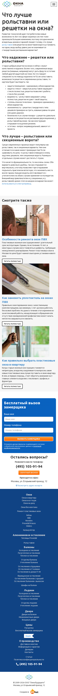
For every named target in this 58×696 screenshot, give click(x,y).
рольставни (7, 45)
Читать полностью (12, 261)
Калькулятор (29, 530)
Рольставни (29, 543)
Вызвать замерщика (28, 439)
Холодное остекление (29, 550)
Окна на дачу (29, 503)
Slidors (29, 526)
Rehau (29, 515)
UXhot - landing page (34, 691)
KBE (29, 518)
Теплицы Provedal (29, 538)
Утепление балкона (29, 562)
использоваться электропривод (16, 184)
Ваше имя (9, 414)
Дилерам (29, 649)
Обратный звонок (29, 473)
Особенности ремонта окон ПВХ (24, 239)
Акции (28, 636)
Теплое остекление (29, 556)
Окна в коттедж (29, 500)
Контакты (29, 652)
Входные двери (29, 620)
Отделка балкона (29, 560)
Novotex (29, 521)
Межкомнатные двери (29, 617)
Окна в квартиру (29, 498)
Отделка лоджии (29, 603)
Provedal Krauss (29, 523)
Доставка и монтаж (29, 644)
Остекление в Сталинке (29, 569)
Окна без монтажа (29, 507)
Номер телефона (12, 425)
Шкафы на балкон (29, 585)
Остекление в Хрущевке (29, 566)
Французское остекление (29, 576)
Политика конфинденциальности (29, 660)
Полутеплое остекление (29, 553)
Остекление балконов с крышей (29, 578)
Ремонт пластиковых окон (29, 511)
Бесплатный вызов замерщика (29, 630)
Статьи (29, 657)
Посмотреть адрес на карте (29, 485)
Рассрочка (29, 628)
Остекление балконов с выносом (29, 581)
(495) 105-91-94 (29, 466)
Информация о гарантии (29, 647)
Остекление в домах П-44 (29, 572)
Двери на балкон (29, 614)
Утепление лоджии (29, 605)
